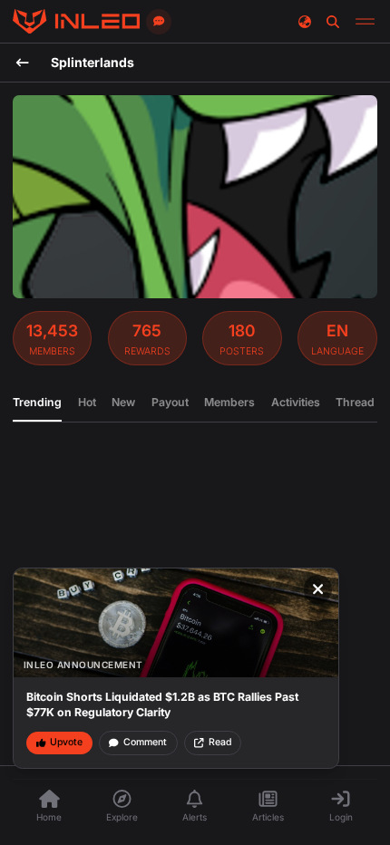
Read (220, 742)
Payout (170, 402)
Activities (295, 402)
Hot (87, 402)
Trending (37, 402)
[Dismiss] (318, 589)
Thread (355, 402)
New (123, 402)
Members (229, 402)
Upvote (66, 742)
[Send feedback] (158, 21)
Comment (145, 742)
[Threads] (76, 21)
